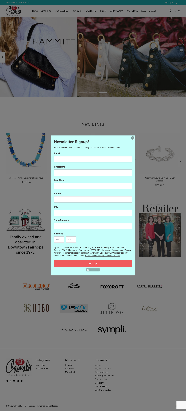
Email (57, 153)
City (56, 207)
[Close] (132, 138)
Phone (57, 193)
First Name (59, 167)
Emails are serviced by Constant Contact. (102, 255)
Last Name (59, 180)
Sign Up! (93, 263)
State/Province (61, 220)
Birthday (58, 234)
